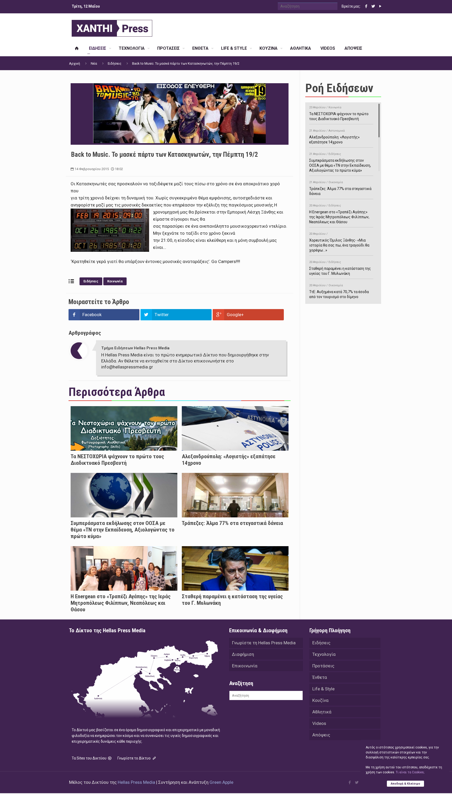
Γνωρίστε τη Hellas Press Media (264, 642)
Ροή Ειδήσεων (339, 88)
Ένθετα (319, 677)
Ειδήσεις (114, 63)
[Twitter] (373, 6)
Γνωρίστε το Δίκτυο (134, 758)
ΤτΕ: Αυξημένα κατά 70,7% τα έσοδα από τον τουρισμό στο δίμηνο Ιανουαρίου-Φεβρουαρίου (339, 294)
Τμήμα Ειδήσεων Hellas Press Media (135, 348)
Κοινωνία (115, 281)
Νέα (94, 63)
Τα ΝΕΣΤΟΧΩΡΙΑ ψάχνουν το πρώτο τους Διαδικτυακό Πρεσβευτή (117, 459)
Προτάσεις (323, 665)
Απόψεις (321, 734)
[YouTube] (380, 6)
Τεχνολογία (324, 654)
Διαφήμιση (243, 654)
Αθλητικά (321, 711)
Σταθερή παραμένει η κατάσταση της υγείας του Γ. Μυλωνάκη (340, 268)
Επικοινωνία (244, 665)
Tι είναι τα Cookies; (410, 772)
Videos (319, 723)
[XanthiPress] (112, 27)
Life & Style (323, 688)
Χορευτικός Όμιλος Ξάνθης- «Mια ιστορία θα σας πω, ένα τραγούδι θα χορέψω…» (339, 242)
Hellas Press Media (136, 782)
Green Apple (221, 782)
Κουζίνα (320, 700)
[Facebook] (366, 6)
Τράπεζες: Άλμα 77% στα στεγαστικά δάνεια (232, 523)
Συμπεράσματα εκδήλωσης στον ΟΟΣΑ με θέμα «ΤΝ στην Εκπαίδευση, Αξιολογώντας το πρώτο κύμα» (122, 529)
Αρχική (74, 63)
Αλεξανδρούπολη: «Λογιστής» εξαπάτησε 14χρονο (334, 136)
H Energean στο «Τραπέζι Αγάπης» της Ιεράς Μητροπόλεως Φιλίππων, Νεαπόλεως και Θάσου (121, 603)
